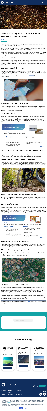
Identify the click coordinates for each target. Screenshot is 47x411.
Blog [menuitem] (16, 395)
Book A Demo (42, 385)
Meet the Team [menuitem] (19, 394)
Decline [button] (26, 408)
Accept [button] (21, 408)
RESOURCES (18, 390)
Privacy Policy (9, 402)
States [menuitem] (9, 396)
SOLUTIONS (3, 390)
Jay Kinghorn (4, 39)
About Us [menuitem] (17, 392)
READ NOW (23, 366)
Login (35, 385)
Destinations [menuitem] (10, 394)
